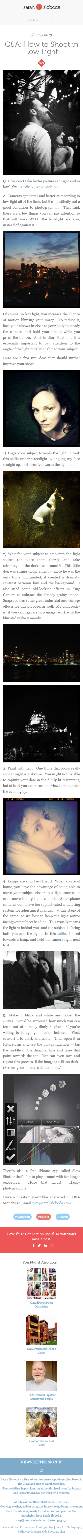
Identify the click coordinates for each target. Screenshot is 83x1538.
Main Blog (43, 1216)
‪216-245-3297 (58, 1520)
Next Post (62, 1216)
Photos (33, 20)
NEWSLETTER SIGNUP (41, 1461)
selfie (14, 459)
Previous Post (22, 1216)
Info (52, 20)
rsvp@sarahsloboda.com (51, 1203)
